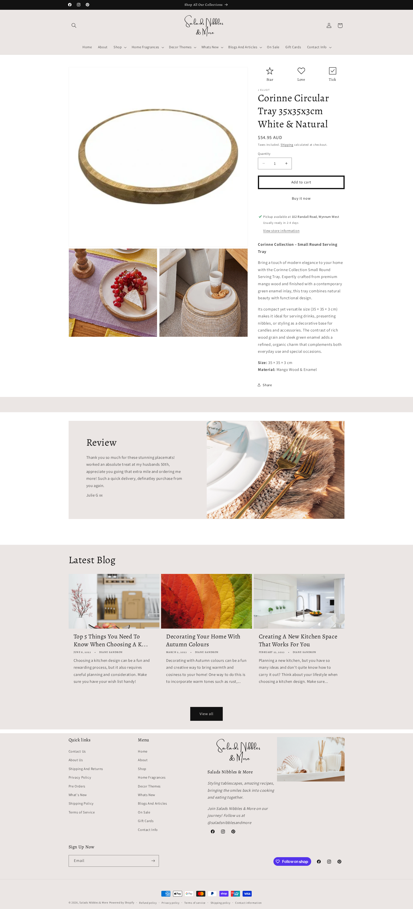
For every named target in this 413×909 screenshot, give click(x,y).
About (142, 760)
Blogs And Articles (152, 803)
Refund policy (148, 902)
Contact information (248, 902)
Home (142, 751)
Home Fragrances (151, 777)
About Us (76, 760)
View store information (281, 230)
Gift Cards (145, 820)
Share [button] (267, 384)
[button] (74, 25)
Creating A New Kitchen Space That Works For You (298, 640)
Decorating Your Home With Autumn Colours (203, 640)
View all (206, 713)
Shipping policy (220, 902)
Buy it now (301, 198)
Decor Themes (149, 786)
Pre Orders (77, 786)
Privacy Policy (80, 777)
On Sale (144, 812)
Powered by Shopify (121, 902)
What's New (78, 794)
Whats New (146, 794)
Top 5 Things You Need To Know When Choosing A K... (111, 640)
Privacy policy (170, 902)
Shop (142, 768)
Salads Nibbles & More (93, 902)
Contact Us (77, 751)
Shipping (287, 145)
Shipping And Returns (86, 768)
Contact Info (148, 829)
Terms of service (195, 902)
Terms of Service (82, 812)
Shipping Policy (81, 803)
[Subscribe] (152, 861)
